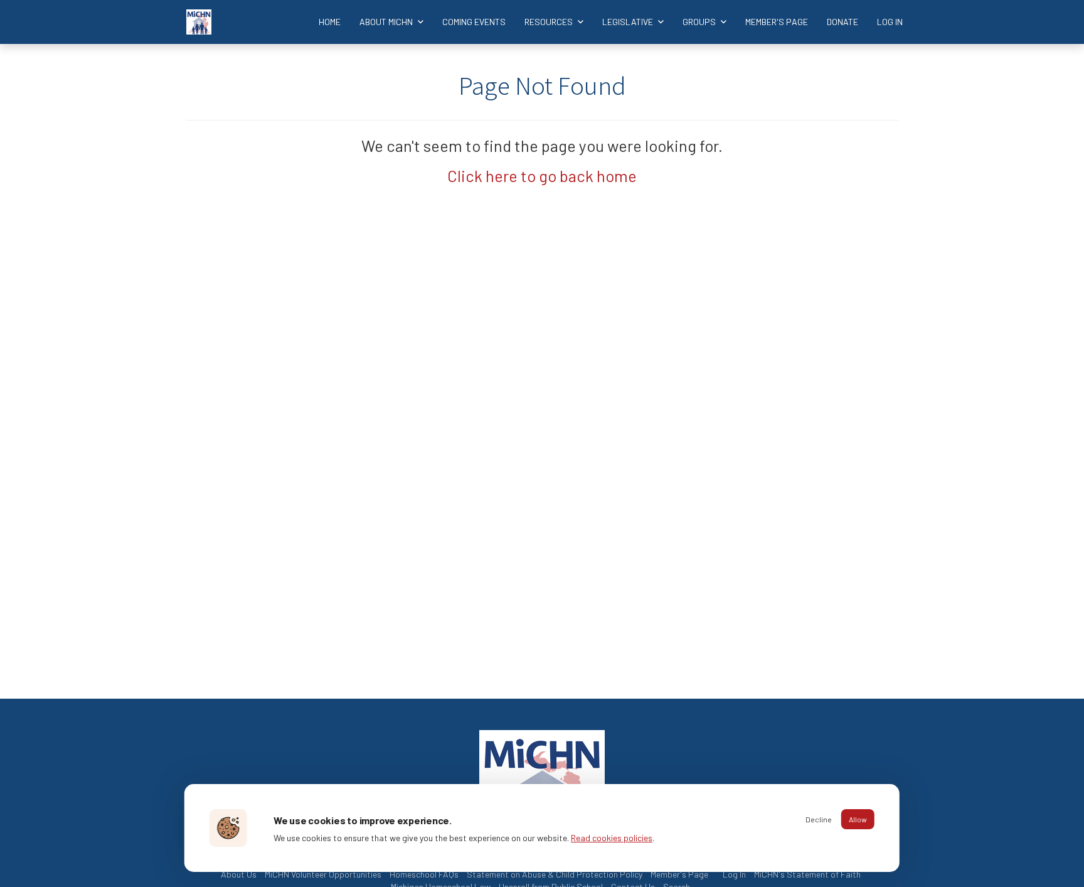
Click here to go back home (542, 175)
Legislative (628, 21)
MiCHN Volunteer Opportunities (323, 874)
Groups (700, 21)
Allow (858, 819)
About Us (239, 874)
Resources (549, 21)
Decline (818, 819)
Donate (842, 21)
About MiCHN (387, 21)
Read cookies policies (611, 837)
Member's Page (776, 21)
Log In (890, 21)
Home (330, 21)
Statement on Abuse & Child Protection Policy (554, 874)
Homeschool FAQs (424, 874)
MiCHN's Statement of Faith (807, 874)
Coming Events (474, 21)
